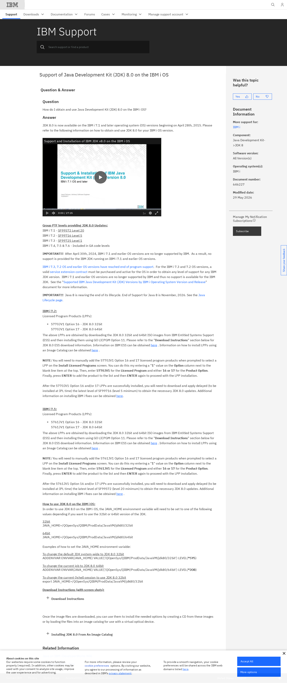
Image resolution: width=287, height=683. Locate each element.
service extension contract (68, 272)
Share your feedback (284, 260)
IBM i (236, 127)
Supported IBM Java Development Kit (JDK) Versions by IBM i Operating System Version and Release (134, 282)
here (185, 669)
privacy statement (120, 673)
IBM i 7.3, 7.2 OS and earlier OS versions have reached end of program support (98, 267)
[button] (284, 653)
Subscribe (242, 231)
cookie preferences (97, 665)
